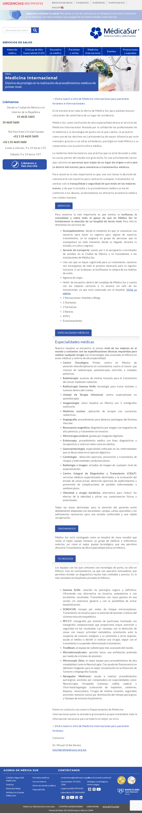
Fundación (82, 2)
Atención (12, 51)
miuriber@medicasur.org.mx (69, 749)
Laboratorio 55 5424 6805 (73, 792)
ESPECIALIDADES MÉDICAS (73, 332)
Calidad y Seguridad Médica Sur (15, 779)
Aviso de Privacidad (111, 806)
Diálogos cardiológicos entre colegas (97, 783)
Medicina (92, 51)
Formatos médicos (41, 777)
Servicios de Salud (62, 2)
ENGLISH (56, 7)
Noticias (10, 784)
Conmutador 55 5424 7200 (71, 783)
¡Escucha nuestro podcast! (99, 777)
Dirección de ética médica (44, 785)
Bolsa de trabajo (13, 788)
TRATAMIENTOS (67, 528)
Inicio (7, 73)
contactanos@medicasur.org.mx (73, 777)
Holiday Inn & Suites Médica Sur (15, 794)
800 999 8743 (23, 3)
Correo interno (39, 781)
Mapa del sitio (39, 789)
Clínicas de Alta (34, 51)
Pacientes (74, 51)
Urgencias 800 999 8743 (72, 788)
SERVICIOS (64, 205)
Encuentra (55, 51)
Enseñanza (99, 2)
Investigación (117, 2)
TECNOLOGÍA (65, 558)
